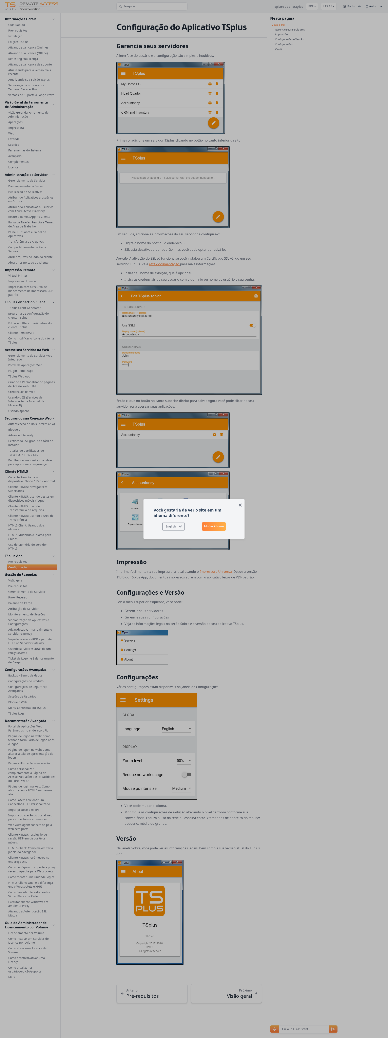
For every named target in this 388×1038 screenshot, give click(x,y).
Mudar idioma (214, 526)
